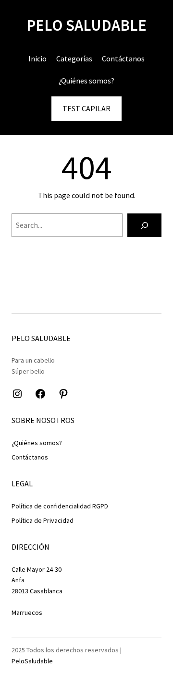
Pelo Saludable (86, 25)
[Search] (144, 225)
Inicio (37, 58)
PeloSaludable (32, 661)
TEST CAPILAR (86, 108)
